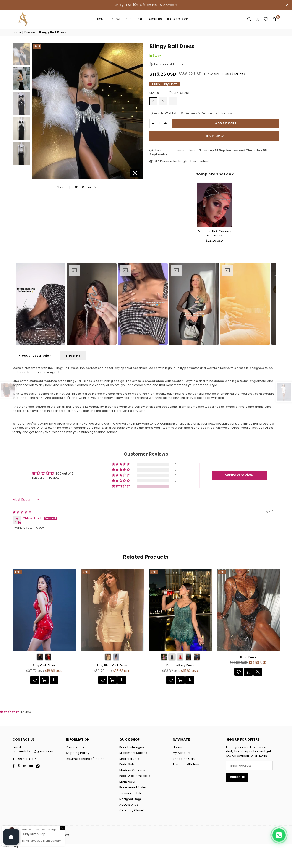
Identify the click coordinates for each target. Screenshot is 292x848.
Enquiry (226, 113)
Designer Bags (130, 799)
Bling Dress (248, 657)
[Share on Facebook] (70, 187)
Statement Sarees (133, 753)
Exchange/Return (186, 764)
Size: (169, 93)
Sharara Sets (129, 759)
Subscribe (237, 777)
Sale (141, 19)
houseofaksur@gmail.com (33, 751)
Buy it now (214, 136)
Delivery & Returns (198, 113)
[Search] (249, 19)
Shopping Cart (184, 759)
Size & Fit (72, 355)
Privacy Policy (76, 747)
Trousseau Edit (130, 793)
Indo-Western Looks (134, 776)
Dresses (30, 32)
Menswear (127, 781)
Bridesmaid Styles (133, 787)
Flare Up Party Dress (180, 665)
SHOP (129, 19)
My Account (181, 753)
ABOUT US (155, 19)
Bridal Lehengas (131, 747)
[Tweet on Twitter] (76, 187)
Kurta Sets (127, 764)
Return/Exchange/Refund (85, 759)
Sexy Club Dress (44, 665)
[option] (40, 304)
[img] (22, 512)
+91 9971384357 (24, 759)
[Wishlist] (266, 19)
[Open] (11, 837)
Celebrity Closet (131, 810)
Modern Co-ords (132, 770)
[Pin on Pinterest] (83, 187)
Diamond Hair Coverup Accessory (214, 233)
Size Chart (181, 93)
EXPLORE (115, 19)
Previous (36, 111)
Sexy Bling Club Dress (112, 665)
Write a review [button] (239, 475)
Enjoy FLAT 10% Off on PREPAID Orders (146, 5)
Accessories (128, 804)
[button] (121, 486)
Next (139, 111)
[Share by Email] (95, 187)
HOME (101, 19)
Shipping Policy (77, 753)
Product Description (34, 355)
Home (17, 32)
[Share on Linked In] (89, 187)
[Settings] (257, 19)
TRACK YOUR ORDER (180, 19)
